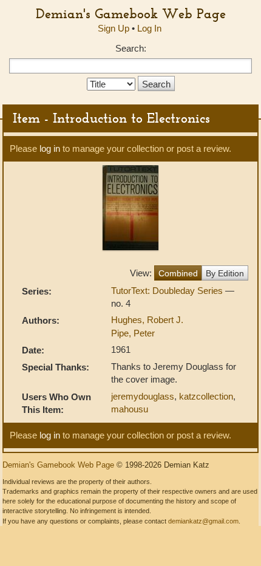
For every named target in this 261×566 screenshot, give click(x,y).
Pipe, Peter (133, 333)
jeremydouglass (142, 396)
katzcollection (206, 396)
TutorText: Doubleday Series (168, 290)
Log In (149, 28)
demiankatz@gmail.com (203, 521)
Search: (130, 48)
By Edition (225, 273)
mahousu (129, 409)
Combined (178, 273)
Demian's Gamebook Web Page (131, 13)
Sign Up (113, 28)
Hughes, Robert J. (147, 320)
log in (49, 148)
